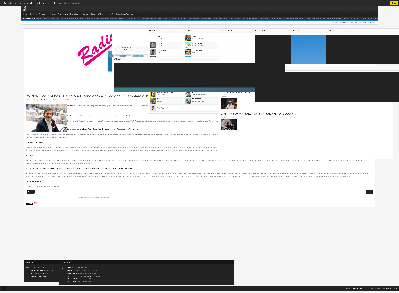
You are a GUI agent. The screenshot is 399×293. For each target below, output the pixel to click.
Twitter (364, 22)
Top (4, 288)
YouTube (345, 22)
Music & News (63, 14)
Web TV (110, 14)
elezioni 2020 (105, 197)
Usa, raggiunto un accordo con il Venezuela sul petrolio (313, 18)
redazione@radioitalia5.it (39, 276)
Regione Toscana (84, 197)
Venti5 (395, 288)
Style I (346, 288)
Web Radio (101, 14)
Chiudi (394, 3)
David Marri (95, 197)
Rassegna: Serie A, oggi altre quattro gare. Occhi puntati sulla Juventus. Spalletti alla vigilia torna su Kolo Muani (255, 18)
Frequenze (42, 14)
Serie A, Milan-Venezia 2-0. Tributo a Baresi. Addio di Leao (352, 18)
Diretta (93, 14)
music (25, 8)
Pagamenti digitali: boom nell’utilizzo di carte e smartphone (197, 18)
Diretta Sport (74, 14)
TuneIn (337, 22)
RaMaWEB (389, 288)
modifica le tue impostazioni (69, 3)
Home (25, 14)
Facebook (373, 22)
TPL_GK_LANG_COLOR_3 (349, 288)
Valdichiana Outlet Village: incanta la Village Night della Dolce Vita (259, 113)
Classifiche (85, 14)
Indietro (30, 192)
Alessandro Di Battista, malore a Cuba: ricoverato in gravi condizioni (153, 18)
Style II (347, 288)
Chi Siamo (33, 14)
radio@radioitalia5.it (41, 273)
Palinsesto (52, 14)
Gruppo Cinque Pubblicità (124, 14)
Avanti (370, 192)
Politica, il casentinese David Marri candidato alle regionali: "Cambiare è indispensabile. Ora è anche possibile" (117, 96)
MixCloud (354, 22)
